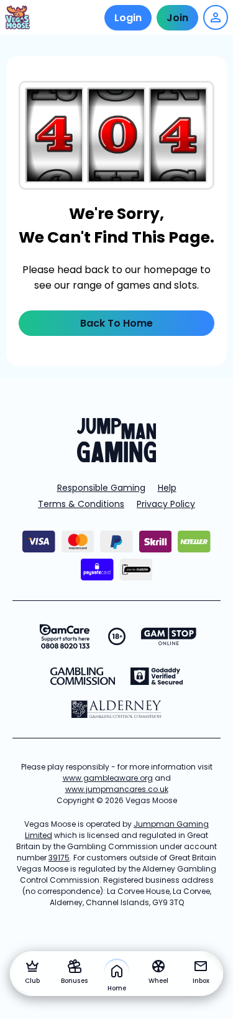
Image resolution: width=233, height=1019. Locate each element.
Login (128, 18)
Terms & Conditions (81, 504)
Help (167, 488)
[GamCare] (65, 636)
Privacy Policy (166, 504)
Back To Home (116, 323)
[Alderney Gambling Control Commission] (116, 709)
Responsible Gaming (101, 488)
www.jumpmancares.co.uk (116, 789)
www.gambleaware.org (108, 778)
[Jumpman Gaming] (117, 459)
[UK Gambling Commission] (82, 676)
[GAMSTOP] (168, 636)
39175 (59, 857)
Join (177, 18)
